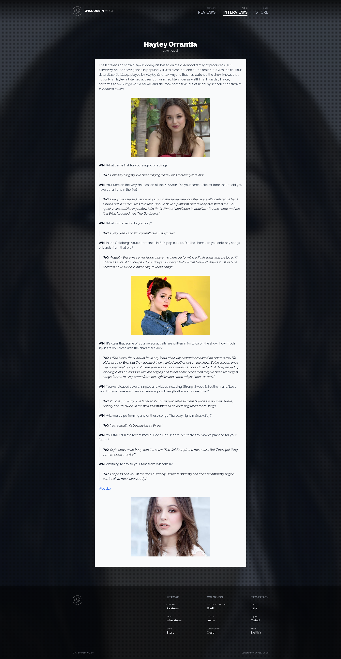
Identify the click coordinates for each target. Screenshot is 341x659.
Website (105, 488)
